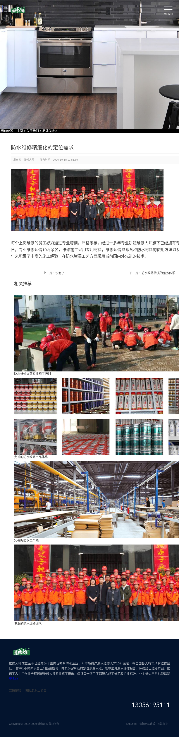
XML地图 (131, 723)
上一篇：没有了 (54, 273)
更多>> (14, 679)
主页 (20, 131)
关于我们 (33, 131)
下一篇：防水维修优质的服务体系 (152, 273)
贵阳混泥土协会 (35, 690)
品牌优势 (48, 131)
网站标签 (162, 723)
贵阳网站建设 (147, 723)
